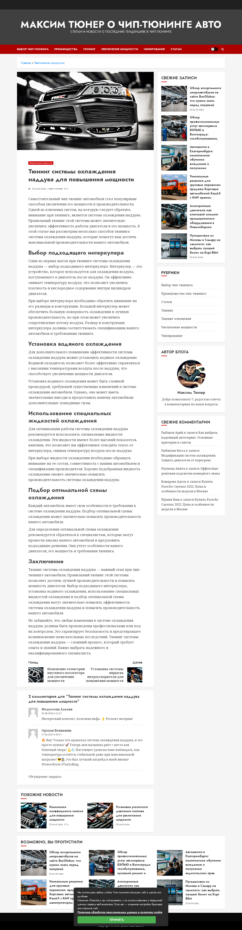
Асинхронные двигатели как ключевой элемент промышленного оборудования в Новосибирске (204, 216)
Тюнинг (89, 49)
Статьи (176, 49)
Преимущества (65, 49)
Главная (26, 63)
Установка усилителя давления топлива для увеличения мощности (132, 813)
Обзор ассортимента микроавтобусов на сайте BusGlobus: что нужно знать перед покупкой (205, 96)
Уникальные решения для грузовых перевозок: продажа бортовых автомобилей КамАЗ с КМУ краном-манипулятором (205, 189)
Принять (117, 920)
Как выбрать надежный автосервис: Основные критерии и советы (189, 437)
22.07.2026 (198, 110)
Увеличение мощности (119, 49)
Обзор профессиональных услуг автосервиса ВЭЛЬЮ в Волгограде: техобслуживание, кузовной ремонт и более (204, 132)
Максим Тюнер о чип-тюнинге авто (121, 24)
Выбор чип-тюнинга (33, 49)
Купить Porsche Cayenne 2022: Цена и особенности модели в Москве (187, 486)
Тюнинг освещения (176, 319)
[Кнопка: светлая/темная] (214, 49)
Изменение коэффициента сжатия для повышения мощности (66, 813)
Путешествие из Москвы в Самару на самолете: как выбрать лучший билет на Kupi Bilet (205, 244)
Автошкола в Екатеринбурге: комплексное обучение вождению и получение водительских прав (204, 159)
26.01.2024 (40, 189)
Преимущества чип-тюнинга (183, 293)
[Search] (222, 49)
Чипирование (154, 49)
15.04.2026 (197, 257)
